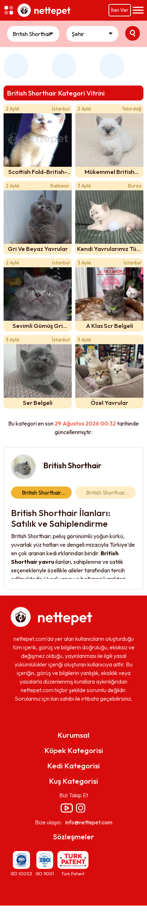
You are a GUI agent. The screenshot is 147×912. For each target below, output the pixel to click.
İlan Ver (119, 10)
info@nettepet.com (88, 822)
